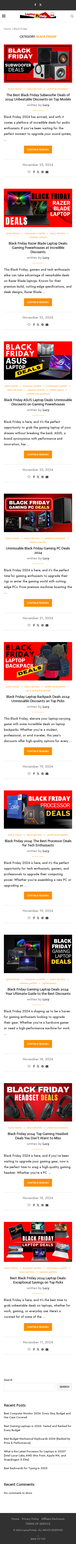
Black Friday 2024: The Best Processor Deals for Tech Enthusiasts (38, 843)
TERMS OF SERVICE (38, 1524)
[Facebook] (35, 5)
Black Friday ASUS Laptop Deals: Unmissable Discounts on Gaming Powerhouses (38, 402)
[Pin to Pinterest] (42, 172)
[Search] (72, 16)
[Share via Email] (47, 172)
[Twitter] (40, 5)
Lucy (46, 105)
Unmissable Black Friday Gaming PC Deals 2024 (38, 550)
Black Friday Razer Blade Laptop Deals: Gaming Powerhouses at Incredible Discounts (38, 247)
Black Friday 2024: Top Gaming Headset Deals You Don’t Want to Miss (38, 1136)
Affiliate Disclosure (53, 1519)
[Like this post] (29, 172)
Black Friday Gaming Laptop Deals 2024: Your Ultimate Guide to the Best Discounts (38, 991)
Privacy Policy (30, 1519)
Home (7, 29)
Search (8, 1380)
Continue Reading (38, 149)
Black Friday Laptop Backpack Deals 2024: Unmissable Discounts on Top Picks (38, 698)
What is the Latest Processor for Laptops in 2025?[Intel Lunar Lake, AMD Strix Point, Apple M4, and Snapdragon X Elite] (35, 1455)
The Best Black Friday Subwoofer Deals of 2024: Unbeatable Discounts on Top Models (38, 97)
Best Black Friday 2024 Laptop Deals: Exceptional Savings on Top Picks (38, 1280)
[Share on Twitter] (38, 172)
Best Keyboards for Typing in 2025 (25, 1468)
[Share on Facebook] (34, 172)
